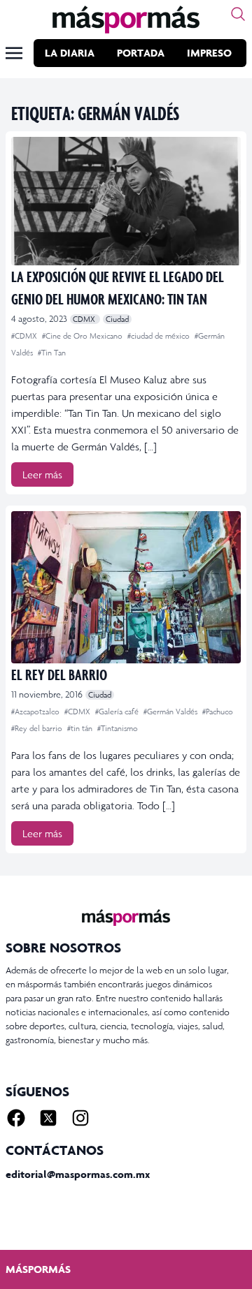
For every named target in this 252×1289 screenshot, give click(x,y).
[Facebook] (16, 1117)
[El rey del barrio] (126, 587)
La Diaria (69, 52)
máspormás (38, 1269)
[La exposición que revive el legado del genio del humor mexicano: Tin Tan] (126, 201)
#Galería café (118, 711)
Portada (140, 52)
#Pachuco (217, 711)
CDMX (85, 319)
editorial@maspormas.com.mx (78, 1174)
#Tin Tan (52, 353)
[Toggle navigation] (14, 53)
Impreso (209, 52)
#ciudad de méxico (159, 336)
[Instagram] (80, 1117)
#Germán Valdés (172, 711)
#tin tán (80, 728)
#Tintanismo (117, 728)
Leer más (42, 474)
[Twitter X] (48, 1117)
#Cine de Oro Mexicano (83, 336)
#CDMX (25, 336)
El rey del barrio (59, 674)
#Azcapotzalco (36, 711)
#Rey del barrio (37, 728)
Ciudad (117, 319)
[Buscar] (238, 14)
